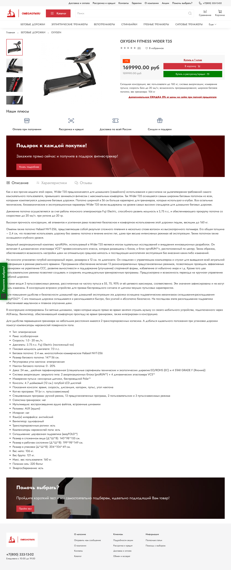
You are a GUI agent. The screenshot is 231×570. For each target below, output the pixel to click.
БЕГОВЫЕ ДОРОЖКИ (33, 24)
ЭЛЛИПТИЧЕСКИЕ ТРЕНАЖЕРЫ (69, 24)
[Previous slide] (30, 71)
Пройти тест (25, 508)
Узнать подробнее (29, 167)
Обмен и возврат (121, 556)
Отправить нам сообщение (87, 540)
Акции (165, 3)
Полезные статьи (154, 540)
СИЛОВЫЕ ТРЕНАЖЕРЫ (189, 24)
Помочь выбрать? (182, 3)
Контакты (123, 3)
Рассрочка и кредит (104, 3)
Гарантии (137, 3)
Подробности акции (123, 540)
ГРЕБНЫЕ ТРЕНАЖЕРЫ (156, 24)
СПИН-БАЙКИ (129, 24)
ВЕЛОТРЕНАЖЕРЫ (104, 24)
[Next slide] (14, 100)
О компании (152, 3)
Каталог (61, 13)
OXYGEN (56, 32)
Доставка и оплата (79, 3)
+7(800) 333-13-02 (212, 3)
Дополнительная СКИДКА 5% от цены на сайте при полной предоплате (173, 97)
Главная (10, 32)
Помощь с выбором (155, 545)
